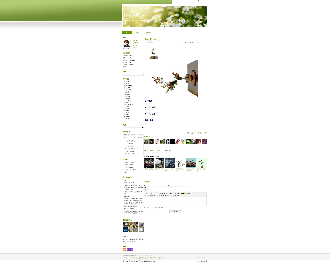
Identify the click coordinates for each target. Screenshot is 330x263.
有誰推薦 (147, 137)
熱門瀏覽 (126, 137)
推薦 (193, 133)
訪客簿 (148, 33)
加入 (199, 261)
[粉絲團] (123, 261)
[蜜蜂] (157, 141)
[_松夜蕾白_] (204, 141)
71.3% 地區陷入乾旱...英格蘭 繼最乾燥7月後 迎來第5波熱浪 (133, 188)
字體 (146, 193)
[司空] (162, 141)
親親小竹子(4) (127, 118)
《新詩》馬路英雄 (148, 169)
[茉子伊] (188, 141)
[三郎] (151, 141)
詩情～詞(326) (127, 83)
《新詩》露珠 (127, 172)
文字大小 (154, 193)
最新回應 (133, 135)
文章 (127, 33)
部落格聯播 (130, 249)
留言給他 (135, 47)
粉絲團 (126, 261)
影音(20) (126, 110)
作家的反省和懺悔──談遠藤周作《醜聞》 (133, 192)
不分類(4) (126, 112)
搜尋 (142, 74)
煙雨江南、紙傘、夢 (128, 241)
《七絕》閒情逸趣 (159, 169)
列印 (205, 133)
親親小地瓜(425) (128, 104)
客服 (162, 258)
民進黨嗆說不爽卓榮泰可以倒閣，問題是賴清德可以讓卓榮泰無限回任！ (133, 212)
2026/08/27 (127, 196)
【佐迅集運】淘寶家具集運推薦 (132, 185)
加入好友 (135, 40)
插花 (135, 241)
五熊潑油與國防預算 (129, 208)
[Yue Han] (183, 141)
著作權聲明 (150, 258)
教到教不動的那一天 (129, 182)
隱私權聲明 (157, 258)
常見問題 (138, 258)
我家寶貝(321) (127, 106)
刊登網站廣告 (126, 258)
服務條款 (144, 258)
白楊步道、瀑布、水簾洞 (136, 239)
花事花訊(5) (127, 108)
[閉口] (172, 141)
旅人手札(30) (127, 100)
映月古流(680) (127, 88)
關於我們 (133, 258)
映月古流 (170, 150)
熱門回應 (133, 137)
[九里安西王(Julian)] (198, 141)
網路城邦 (203, 261)
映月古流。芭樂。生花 (201, 169)
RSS (124, 249)
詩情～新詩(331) (128, 85)
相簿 (137, 33)
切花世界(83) (127, 96)
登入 (195, 261)
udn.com (205, 258)
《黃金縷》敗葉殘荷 (130, 141)
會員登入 (146, 189)
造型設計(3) (127, 98)
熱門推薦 (140, 137)
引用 (199, 133)
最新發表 (126, 135)
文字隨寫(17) (127, 116)
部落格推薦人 (127, 220)
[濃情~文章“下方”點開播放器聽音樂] (167, 141)
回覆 (187, 133)
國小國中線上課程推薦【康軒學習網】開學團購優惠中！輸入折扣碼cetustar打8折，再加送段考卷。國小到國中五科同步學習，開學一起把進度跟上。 (133, 201)
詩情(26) (126, 114)
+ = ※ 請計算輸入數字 (155, 207)
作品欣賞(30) (127, 90)
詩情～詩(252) (127, 81)
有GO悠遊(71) (127, 102)
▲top (206, 255)
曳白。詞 (125, 239)
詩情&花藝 (131, 15)
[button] (148, 193)
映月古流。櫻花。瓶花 (180, 169)
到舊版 (143, 15)
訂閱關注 (135, 45)
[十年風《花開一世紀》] (193, 141)
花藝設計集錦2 (129, 143)
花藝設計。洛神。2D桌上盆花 (190, 169)
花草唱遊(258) (127, 94)
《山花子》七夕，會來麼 (169, 169)
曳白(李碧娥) (126, 48)
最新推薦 (140, 135)
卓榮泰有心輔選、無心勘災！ (131, 206)
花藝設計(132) (127, 92)
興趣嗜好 (152, 150)
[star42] (177, 141)
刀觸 (125, 180)
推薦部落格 (135, 42)
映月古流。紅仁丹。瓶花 (131, 153)
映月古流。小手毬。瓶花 (131, 148)
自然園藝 (157, 150)
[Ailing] (146, 141)
